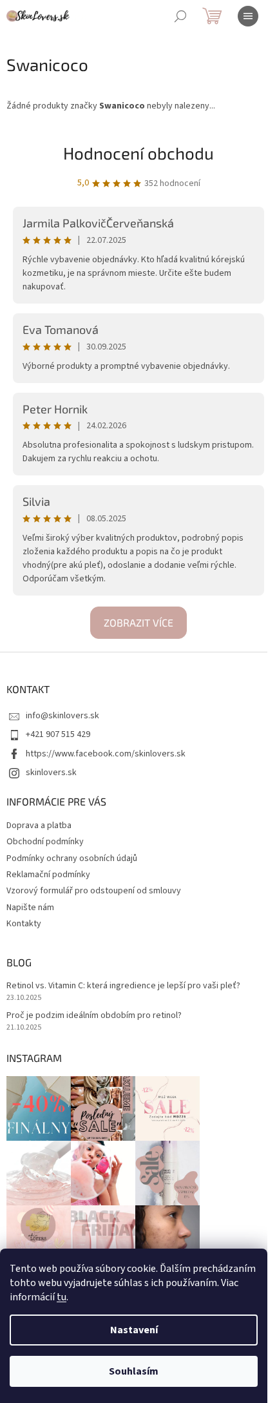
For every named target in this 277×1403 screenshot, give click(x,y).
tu (61, 1297)
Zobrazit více (138, 622)
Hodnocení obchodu (138, 153)
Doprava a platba (39, 825)
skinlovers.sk (51, 772)
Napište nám (30, 907)
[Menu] (248, 16)
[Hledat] (180, 16)
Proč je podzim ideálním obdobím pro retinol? (94, 1016)
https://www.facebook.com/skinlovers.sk (106, 753)
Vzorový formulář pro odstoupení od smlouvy (93, 890)
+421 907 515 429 (58, 734)
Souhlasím (133, 1371)
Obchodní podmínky (45, 841)
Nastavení (134, 1330)
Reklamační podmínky (48, 874)
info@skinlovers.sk (62, 715)
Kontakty (23, 923)
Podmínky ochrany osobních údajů (71, 858)
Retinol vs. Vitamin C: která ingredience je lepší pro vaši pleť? (123, 986)
